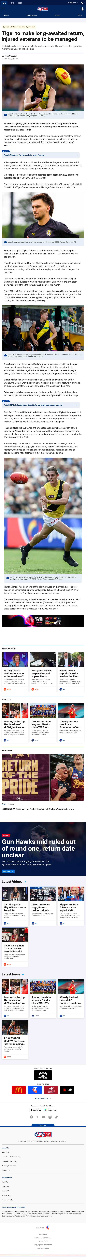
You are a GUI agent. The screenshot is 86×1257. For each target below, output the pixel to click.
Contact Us (6, 1170)
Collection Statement (58, 1141)
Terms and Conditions (42, 1237)
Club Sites (72, 3)
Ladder (57, 15)
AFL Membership (7, 1200)
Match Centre (32, 15)
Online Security (43, 1248)
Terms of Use (33, 1141)
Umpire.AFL (6, 1191)
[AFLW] (12, 3)
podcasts (11, 804)
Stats (80, 15)
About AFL (5, 1152)
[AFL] (4, 3)
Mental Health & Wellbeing (11, 1157)
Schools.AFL (6, 1195)
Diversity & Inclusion (9, 1166)
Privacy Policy (44, 1141)
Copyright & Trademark (43, 1244)
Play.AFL (5, 1182)
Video (6, 15)
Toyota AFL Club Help (9, 1161)
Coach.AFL (6, 1186)
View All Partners (41, 1098)
